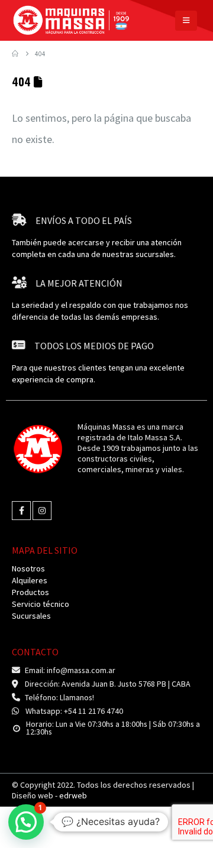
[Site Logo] (71, 20)
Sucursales (31, 615)
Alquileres (29, 580)
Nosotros (28, 568)
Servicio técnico (40, 604)
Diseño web (49, 795)
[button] (186, 21)
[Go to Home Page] (15, 54)
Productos (30, 592)
